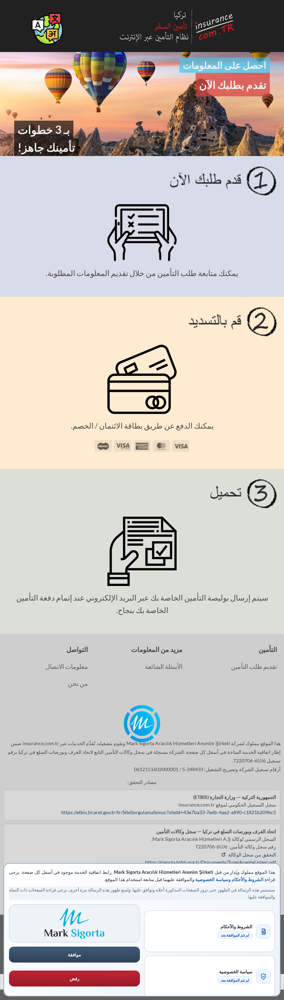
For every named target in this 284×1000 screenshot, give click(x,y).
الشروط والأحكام (248, 879)
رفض (74, 978)
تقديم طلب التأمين (254, 666)
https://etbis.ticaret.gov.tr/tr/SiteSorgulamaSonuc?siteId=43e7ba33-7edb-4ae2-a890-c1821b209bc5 (168, 812)
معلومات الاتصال (66, 666)
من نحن (78, 683)
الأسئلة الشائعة (164, 666)
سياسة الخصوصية (212, 879)
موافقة (74, 954)
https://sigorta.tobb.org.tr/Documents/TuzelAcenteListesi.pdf (210, 862)
